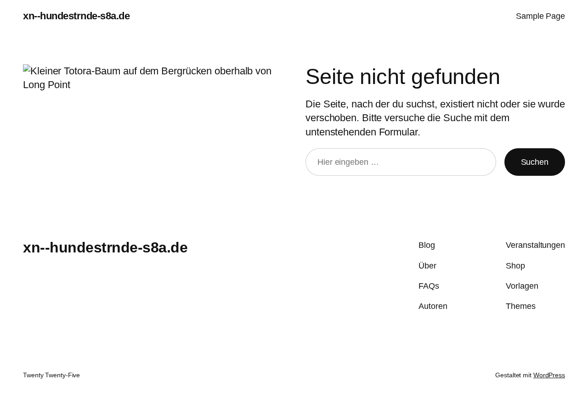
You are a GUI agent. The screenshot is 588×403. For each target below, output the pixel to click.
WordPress (549, 375)
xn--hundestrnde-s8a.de (76, 16)
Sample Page (540, 16)
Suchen (534, 162)
